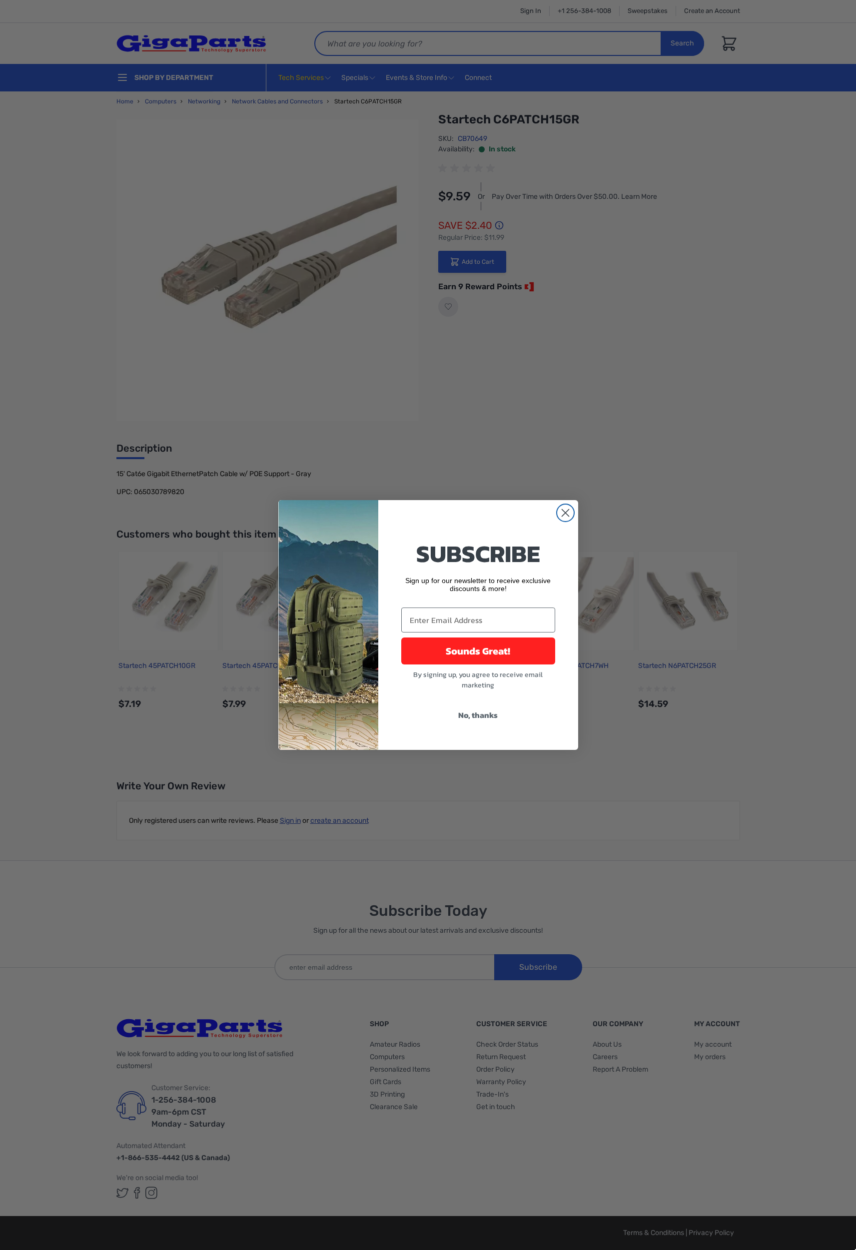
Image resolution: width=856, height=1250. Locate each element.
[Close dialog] (565, 513)
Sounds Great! (478, 650)
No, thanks (478, 715)
